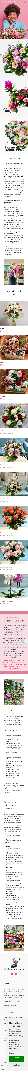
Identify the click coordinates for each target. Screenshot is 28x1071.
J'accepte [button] (16, 1057)
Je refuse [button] (16, 1060)
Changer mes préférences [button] (16, 1064)
